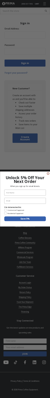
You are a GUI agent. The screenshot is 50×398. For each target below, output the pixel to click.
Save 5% (24, 218)
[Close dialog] (48, 173)
